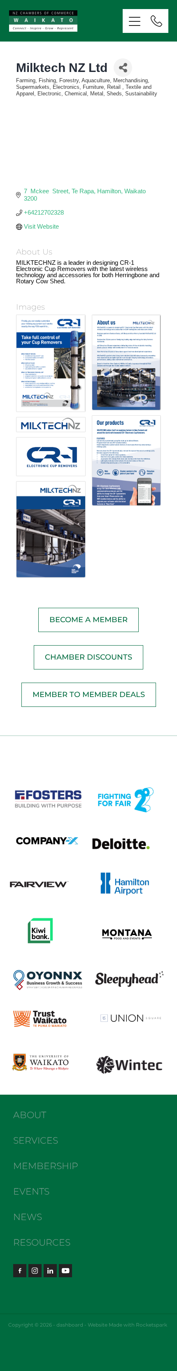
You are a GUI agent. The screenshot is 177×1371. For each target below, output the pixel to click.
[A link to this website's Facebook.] (19, 1270)
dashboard (69, 1325)
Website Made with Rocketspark (127, 1325)
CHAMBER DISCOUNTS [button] (88, 657)
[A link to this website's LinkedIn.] (50, 1270)
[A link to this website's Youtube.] (65, 1270)
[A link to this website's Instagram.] (35, 1270)
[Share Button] (123, 67)
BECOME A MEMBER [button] (88, 620)
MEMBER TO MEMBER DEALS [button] (89, 695)
